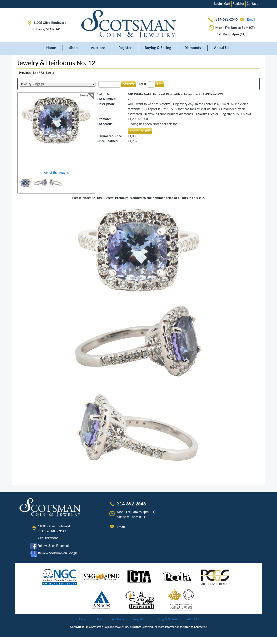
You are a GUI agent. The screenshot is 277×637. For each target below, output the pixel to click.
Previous (24, 73)
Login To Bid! (140, 131)
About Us (221, 48)
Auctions (98, 48)
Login (218, 4)
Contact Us (200, 627)
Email (250, 19)
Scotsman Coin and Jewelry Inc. (110, 627)
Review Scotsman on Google (57, 553)
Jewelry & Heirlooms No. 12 (56, 63)
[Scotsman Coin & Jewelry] (138, 25)
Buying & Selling (158, 48)
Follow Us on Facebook (53, 546)
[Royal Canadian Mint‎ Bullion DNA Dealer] (181, 600)
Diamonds (192, 48)
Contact (252, 4)
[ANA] (140, 600)
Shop (73, 48)
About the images (56, 173)
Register (238, 4)
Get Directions (48, 538)
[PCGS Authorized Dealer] (216, 576)
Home (51, 48)
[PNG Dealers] (101, 576)
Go (159, 84)
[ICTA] (139, 576)
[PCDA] (177, 576)
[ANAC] (101, 600)
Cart (227, 4)
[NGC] (59, 576)
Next (49, 73)
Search (128, 84)
